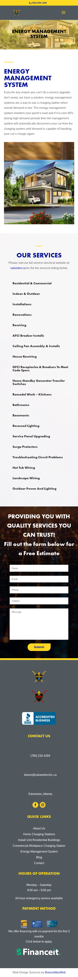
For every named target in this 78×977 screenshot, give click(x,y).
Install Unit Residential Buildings (39, 840)
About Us (39, 828)
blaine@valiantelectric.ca (40, 774)
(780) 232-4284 (40, 755)
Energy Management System (39, 851)
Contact (39, 863)
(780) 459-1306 (39, 3)
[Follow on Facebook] (35, 805)
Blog (39, 857)
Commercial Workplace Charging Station (39, 845)
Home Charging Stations (39, 834)
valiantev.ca (18, 268)
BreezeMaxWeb (55, 972)
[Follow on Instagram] (43, 805)
